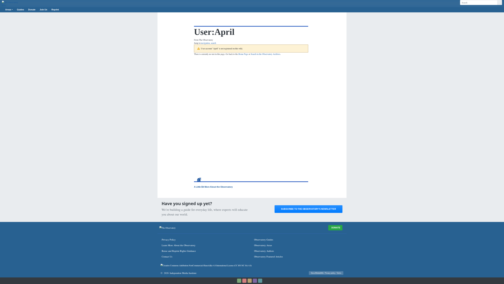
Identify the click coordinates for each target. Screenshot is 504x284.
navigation (205, 43)
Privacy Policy (169, 239)
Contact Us (167, 256)
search (213, 43)
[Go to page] (499, 2)
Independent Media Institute (183, 273)
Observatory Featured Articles (268, 256)
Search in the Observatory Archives (265, 54)
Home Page (243, 54)
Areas (8, 10)
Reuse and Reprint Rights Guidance (179, 250)
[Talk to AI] (244, 281)
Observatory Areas (263, 245)
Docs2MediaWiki (317, 273)
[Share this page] (250, 281)
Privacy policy (330, 273)
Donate (31, 10)
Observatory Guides (263, 239)
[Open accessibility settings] (255, 281)
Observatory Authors (264, 250)
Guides (20, 10)
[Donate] (239, 281)
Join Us (43, 10)
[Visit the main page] (11, 4)
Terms (339, 273)
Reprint (55, 10)
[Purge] (260, 281)
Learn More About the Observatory (178, 245)
